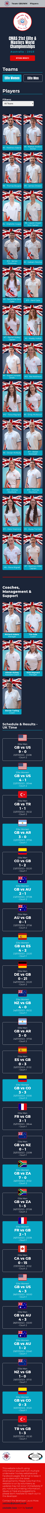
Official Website (22, 58)
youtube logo (9, 1508)
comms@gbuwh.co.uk (14, 1503)
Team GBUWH (19, 3)
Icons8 (29, 1508)
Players (34, 3)
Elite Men (33, 78)
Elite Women (12, 78)
